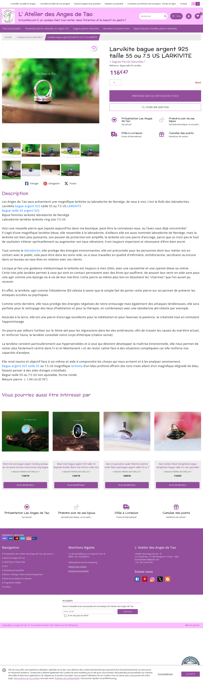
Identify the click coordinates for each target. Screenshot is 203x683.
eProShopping (71, 625)
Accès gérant (193, 625)
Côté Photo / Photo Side (14, 562)
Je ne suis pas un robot (78, 615)
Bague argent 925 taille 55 (20, 366)
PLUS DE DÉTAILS (25, 485)
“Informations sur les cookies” (26, 678)
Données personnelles (13, 570)
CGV (5, 566)
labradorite (31, 250)
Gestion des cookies (77, 566)
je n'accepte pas (165, 674)
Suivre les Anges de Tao (14, 558)
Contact (183, 3)
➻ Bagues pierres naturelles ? (29, 37)
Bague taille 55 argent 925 (20, 210)
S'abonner (127, 611)
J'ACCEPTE (190, 674)
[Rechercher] (165, 16)
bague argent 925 (27, 206)
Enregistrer (54, 183)
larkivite (76, 366)
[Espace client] (188, 16)
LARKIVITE (74, 206)
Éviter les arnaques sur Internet (17, 578)
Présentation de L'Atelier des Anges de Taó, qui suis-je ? (28, 553)
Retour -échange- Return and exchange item (23, 574)
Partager (34, 183)
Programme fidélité (12, 582)
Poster (72, 183)
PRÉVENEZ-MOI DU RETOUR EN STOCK (155, 96)
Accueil (8, 37)
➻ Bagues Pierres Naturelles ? (127, 61)
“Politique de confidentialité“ (67, 678)
